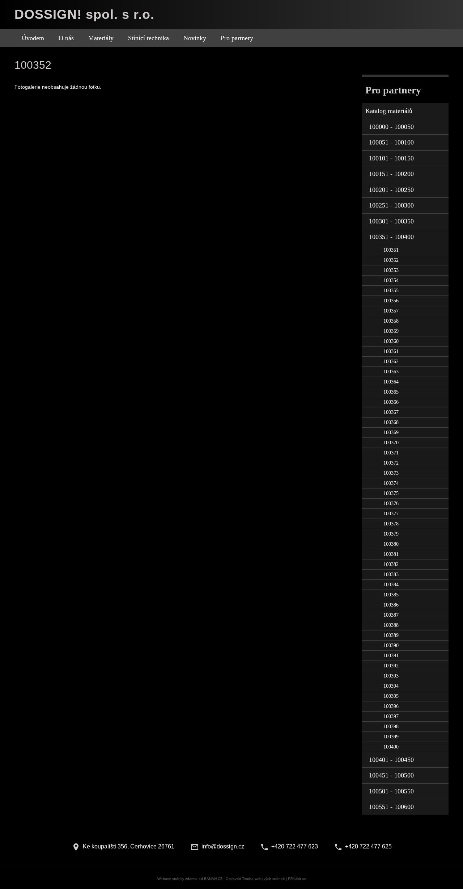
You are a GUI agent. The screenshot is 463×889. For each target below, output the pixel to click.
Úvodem (33, 38)
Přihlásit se (297, 879)
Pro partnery (237, 38)
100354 (391, 280)
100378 (391, 524)
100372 (391, 463)
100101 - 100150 (391, 158)
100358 (391, 321)
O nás (66, 38)
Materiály (101, 38)
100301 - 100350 (391, 221)
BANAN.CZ (213, 879)
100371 (391, 453)
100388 (391, 625)
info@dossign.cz (222, 846)
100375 (391, 493)
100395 (391, 696)
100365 (391, 392)
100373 (391, 473)
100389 (391, 635)
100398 (391, 726)
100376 (391, 503)
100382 (391, 564)
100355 (391, 290)
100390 (391, 645)
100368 (391, 422)
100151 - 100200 (391, 173)
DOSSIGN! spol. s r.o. (84, 14)
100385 (391, 594)
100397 (391, 716)
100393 (391, 676)
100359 (391, 331)
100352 (391, 260)
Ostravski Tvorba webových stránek (255, 879)
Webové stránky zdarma (177, 879)
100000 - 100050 (391, 126)
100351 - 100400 (391, 236)
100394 (391, 686)
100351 (391, 250)
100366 (391, 402)
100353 (391, 270)
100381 (391, 554)
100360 (391, 341)
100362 (391, 361)
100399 (391, 736)
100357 (391, 311)
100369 (391, 432)
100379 (391, 534)
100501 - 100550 (391, 791)
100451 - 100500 (391, 775)
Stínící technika (148, 38)
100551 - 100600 (391, 806)
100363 (391, 371)
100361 (391, 351)
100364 (391, 382)
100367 (391, 412)
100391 (391, 655)
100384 (391, 584)
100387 (391, 615)
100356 (391, 300)
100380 (391, 544)
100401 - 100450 (391, 759)
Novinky (194, 38)
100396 (391, 706)
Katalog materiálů (388, 110)
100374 (391, 483)
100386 (391, 605)
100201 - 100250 (391, 189)
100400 (391, 747)
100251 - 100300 (391, 205)
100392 (391, 665)
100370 (391, 442)
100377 (391, 513)
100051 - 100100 (391, 142)
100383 (391, 574)
